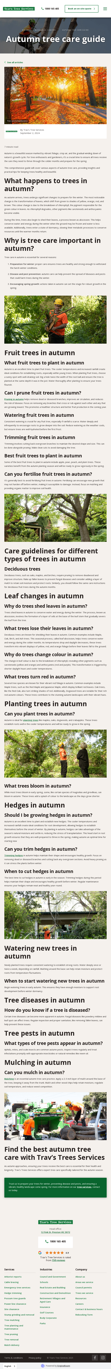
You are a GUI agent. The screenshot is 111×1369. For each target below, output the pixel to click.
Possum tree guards (15, 1298)
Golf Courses (47, 1312)
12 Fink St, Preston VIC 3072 (55, 1232)
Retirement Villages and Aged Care (52, 1300)
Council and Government (53, 1276)
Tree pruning (11, 1334)
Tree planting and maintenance (13, 1327)
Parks (43, 1323)
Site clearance (11, 1309)
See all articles (15, 62)
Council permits (83, 1287)
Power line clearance (15, 1303)
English (7, 1366)
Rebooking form (84, 1314)
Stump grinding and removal (19, 1314)
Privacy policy (35, 1357)
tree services (84, 1186)
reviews (58, 1260)
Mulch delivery (11, 1345)
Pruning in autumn (14, 399)
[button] (105, 8)
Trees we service (84, 1293)
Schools (44, 1282)
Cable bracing (11, 1282)
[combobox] (10, 1366)
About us (80, 1276)
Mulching (9, 1078)
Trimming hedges (13, 855)
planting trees (30, 720)
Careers (79, 1303)
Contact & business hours (89, 1309)
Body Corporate (48, 1317)
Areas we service (84, 1282)
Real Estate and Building (52, 1287)
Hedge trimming (13, 1293)
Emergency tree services (17, 1287)
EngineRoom (63, 1365)
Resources (80, 1298)
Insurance (45, 1307)
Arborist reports (13, 1276)
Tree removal (11, 1339)
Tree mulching (12, 1320)
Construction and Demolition (55, 1293)
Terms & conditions (13, 1357)
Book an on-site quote (79, 8)
